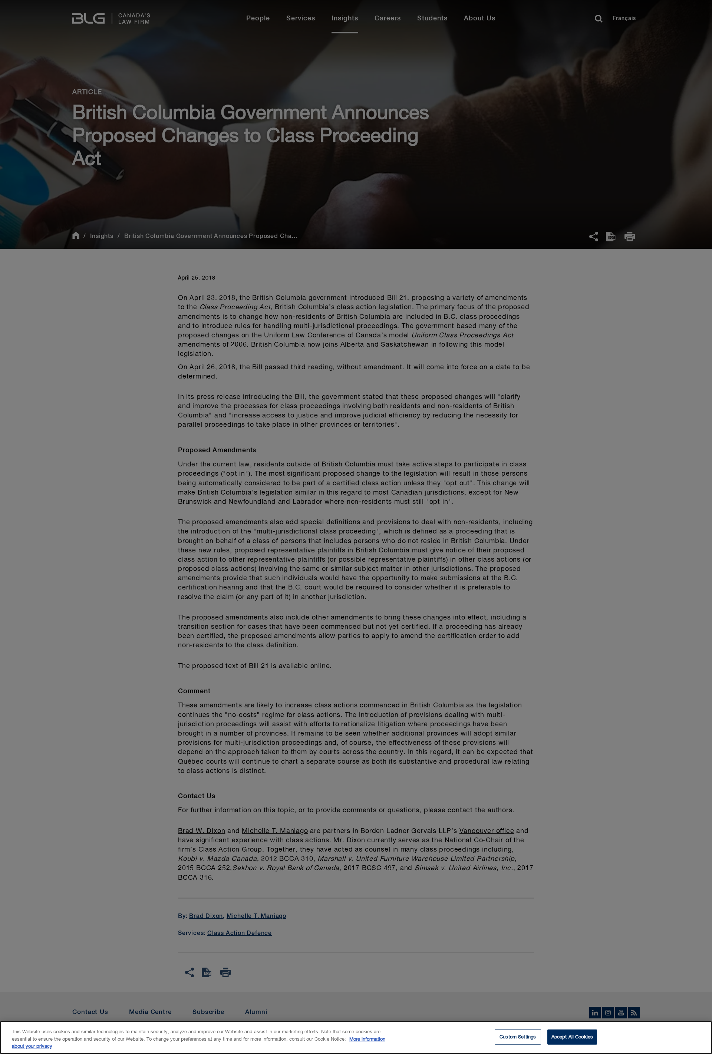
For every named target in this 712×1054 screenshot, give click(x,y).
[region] (356, 1037)
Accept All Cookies (572, 1036)
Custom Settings (518, 1036)
